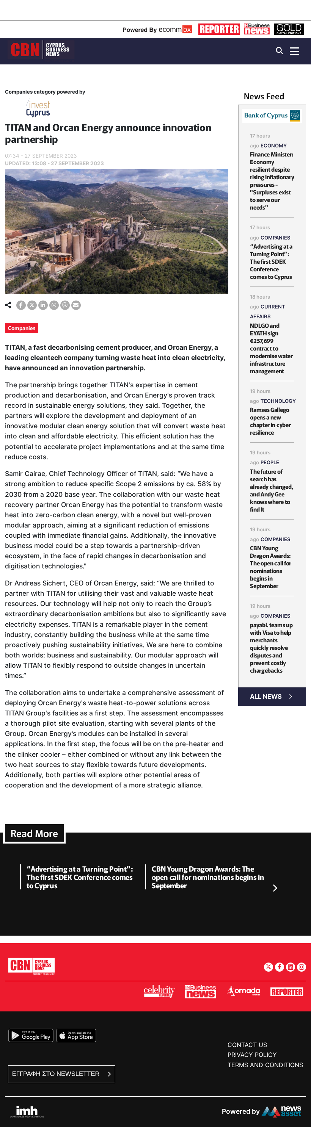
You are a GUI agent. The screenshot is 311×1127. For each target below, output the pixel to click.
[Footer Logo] (31, 966)
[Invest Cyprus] (38, 109)
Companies (21, 328)
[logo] (41, 51)
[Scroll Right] (275, 888)
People (270, 462)
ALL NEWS (266, 696)
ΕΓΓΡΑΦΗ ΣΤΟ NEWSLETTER (56, 1073)
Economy (274, 145)
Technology (278, 401)
